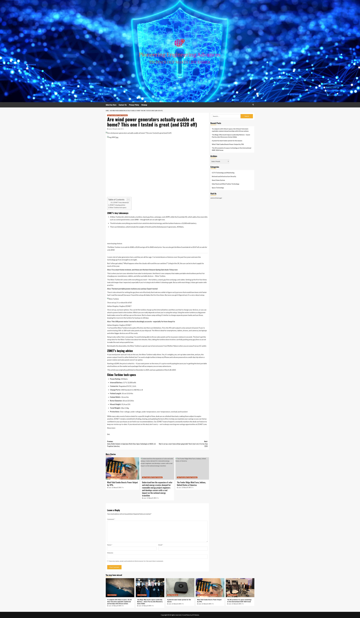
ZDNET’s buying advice (117, 205)
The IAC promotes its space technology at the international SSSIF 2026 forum (231, 149)
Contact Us (123, 105)
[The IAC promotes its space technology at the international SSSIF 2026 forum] (240, 587)
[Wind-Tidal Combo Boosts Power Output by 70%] (122, 468)
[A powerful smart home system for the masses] (180, 587)
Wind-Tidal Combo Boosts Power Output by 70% (122, 483)
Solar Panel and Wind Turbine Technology (117, 115)
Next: (183, 443)
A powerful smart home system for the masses (227, 140)
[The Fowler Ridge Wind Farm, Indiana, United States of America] (192, 468)
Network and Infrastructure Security (224, 176)
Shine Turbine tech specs (118, 207)
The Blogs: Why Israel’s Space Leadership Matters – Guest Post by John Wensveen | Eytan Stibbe (231, 136)
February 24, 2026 (117, 605)
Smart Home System (218, 180)
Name (109, 545)
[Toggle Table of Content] (127, 199)
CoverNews (186, 615)
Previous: (131, 443)
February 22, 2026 (117, 487)
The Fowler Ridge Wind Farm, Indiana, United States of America (191, 483)
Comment (111, 519)
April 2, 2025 (117, 129)
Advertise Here (111, 105)
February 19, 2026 (152, 498)
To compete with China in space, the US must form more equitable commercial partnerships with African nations (230, 130)
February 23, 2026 (147, 605)
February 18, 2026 (187, 487)
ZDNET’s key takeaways (121, 202)
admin (110, 129)
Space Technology (218, 187)
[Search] (253, 104)
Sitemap (144, 105)
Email (160, 545)
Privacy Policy (134, 105)
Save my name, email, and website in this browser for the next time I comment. (136, 561)
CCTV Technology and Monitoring (223, 172)
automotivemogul (216, 198)
